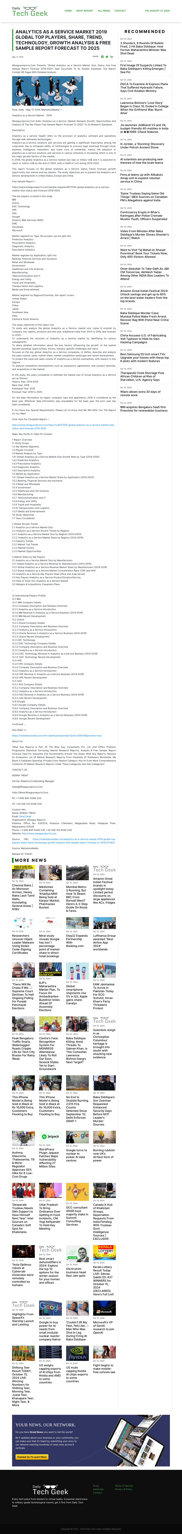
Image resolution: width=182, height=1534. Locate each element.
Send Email (25, 816)
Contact (97, 1492)
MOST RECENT (84, 10)
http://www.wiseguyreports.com (39, 833)
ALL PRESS (104, 10)
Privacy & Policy (123, 1489)
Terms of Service (124, 1485)
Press (96, 1485)
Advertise (98, 1489)
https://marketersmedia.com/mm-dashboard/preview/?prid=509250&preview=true (56, 735)
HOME (68, 10)
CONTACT (120, 10)
